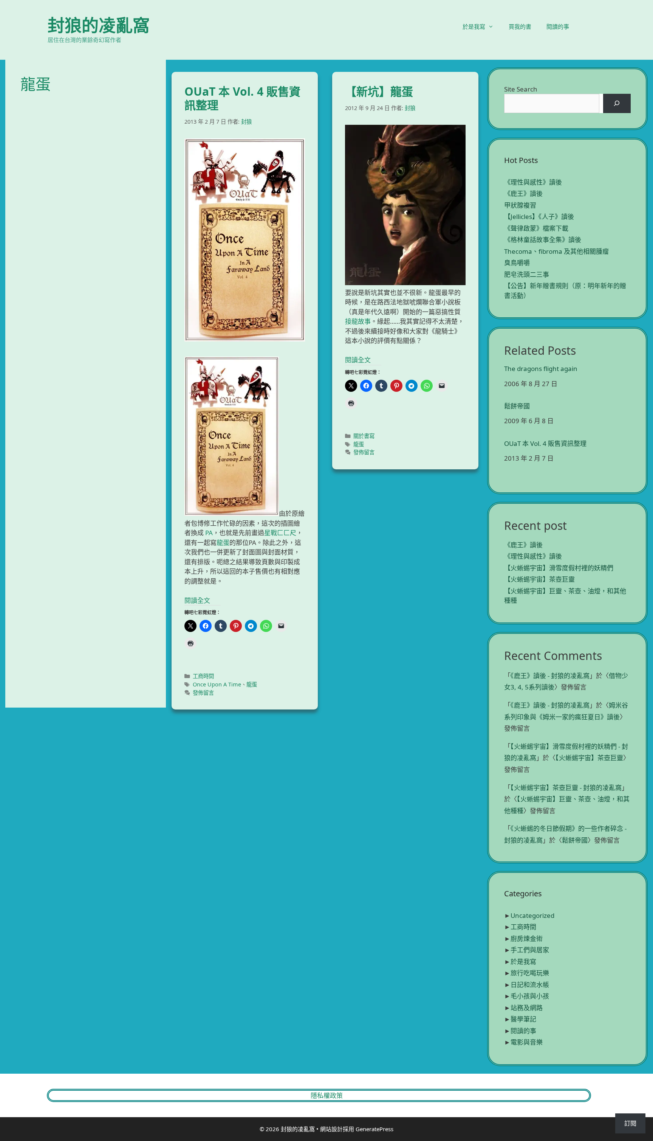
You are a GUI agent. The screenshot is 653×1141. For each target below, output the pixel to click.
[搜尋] (617, 103)
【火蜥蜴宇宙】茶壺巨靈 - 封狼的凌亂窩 (566, 787)
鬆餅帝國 (517, 406)
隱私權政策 (327, 1095)
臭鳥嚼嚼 (517, 262)
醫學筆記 (523, 1019)
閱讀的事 (557, 26)
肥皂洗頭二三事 (526, 274)
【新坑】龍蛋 (379, 91)
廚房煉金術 (527, 938)
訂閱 (630, 1123)
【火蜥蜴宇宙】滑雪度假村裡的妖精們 (558, 568)
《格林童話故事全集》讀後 (542, 239)
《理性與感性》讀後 (533, 182)
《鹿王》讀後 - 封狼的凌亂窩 (550, 675)
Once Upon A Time (217, 684)
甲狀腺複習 (520, 205)
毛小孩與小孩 (530, 996)
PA (209, 532)
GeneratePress (374, 1129)
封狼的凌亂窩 (99, 25)
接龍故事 (358, 321)
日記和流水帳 (530, 984)
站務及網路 (527, 1007)
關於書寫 (363, 435)
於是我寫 (474, 26)
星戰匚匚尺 (280, 532)
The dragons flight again (540, 369)
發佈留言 (203, 692)
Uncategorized (532, 915)
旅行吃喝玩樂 (530, 973)
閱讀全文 (197, 600)
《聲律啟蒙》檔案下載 (536, 228)
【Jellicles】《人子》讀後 (539, 216)
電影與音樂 (527, 1042)
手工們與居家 (530, 949)
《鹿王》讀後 (523, 193)
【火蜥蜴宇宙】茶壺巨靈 (539, 579)
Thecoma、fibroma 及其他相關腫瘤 (556, 251)
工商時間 (203, 676)
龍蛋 (223, 542)
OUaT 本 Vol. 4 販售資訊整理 (242, 98)
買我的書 (520, 26)
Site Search (520, 89)
